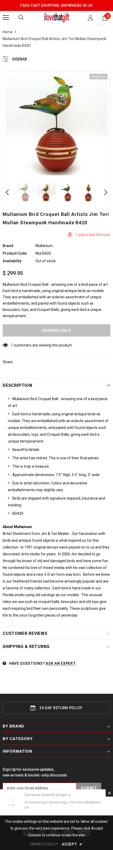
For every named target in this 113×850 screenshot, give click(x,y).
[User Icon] (90, 17)
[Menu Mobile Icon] (6, 17)
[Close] (109, 793)
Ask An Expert (61, 663)
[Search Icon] (21, 17)
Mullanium (44, 246)
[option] (56, 124)
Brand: (8, 246)
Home (8, 32)
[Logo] (56, 17)
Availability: (12, 261)
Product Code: (15, 253)
